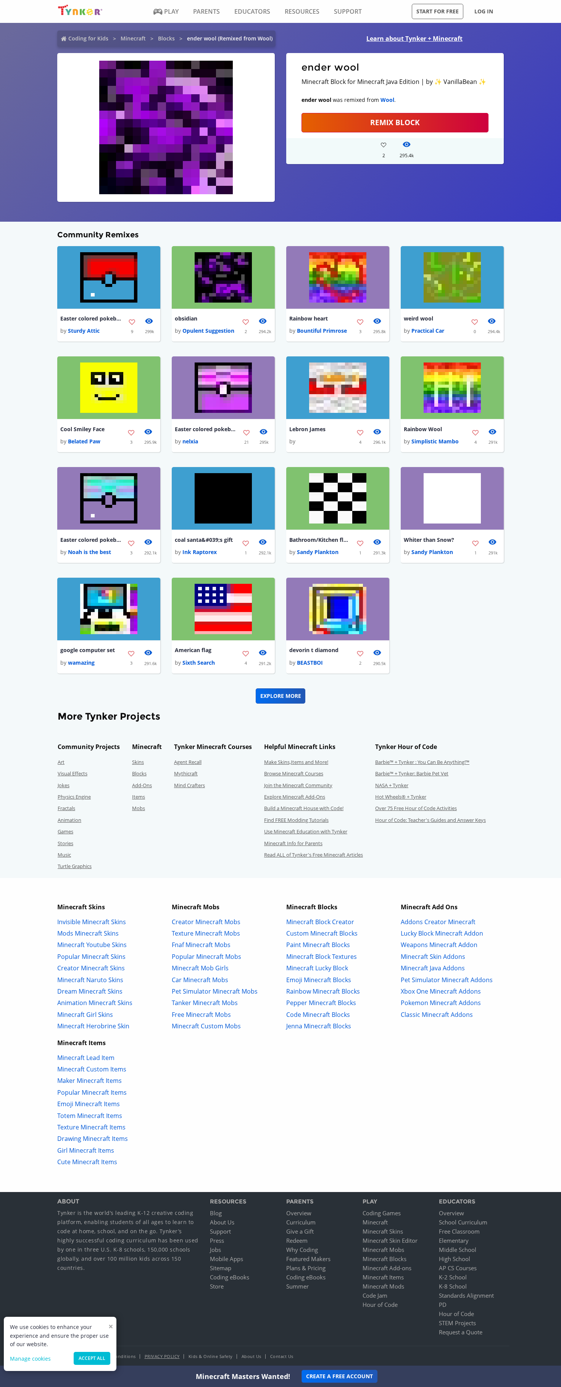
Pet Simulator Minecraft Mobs (215, 991)
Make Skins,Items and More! (296, 762)
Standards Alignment (466, 1295)
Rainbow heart (308, 318)
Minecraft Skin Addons (433, 956)
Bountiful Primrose (322, 330)
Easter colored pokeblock (90, 318)
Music (64, 854)
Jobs (215, 1249)
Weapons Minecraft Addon (439, 945)
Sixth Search (198, 662)
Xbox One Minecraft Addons (441, 991)
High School (454, 1259)
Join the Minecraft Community (298, 785)
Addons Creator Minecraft (438, 922)
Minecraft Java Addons (433, 968)
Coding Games (382, 1213)
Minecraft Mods (383, 1286)
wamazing (81, 662)
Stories (65, 843)
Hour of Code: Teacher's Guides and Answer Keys (430, 820)
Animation (69, 820)
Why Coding (302, 1249)
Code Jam (375, 1295)
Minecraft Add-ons (387, 1268)
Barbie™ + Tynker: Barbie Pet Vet (411, 773)
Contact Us (281, 1356)
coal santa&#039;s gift (204, 539)
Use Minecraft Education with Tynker (305, 831)
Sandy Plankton (318, 552)
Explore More (280, 695)
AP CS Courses (458, 1268)
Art (61, 762)
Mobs (138, 808)
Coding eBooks (229, 1277)
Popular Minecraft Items (92, 1092)
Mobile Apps (226, 1259)
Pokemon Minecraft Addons (441, 1003)
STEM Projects (457, 1323)
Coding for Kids (88, 38)
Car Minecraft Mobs (200, 980)
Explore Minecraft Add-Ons (294, 796)
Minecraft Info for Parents (293, 843)
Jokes (63, 785)
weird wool (418, 318)
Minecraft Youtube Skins (92, 945)
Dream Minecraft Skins (90, 991)
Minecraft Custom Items (91, 1069)
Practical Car (427, 330)
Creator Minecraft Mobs (206, 922)
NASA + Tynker (391, 785)
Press (217, 1240)
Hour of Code (380, 1304)
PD (443, 1304)
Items (138, 796)
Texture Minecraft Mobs (206, 933)
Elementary (454, 1240)
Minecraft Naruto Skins (90, 980)
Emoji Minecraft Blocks (318, 980)
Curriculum (301, 1222)
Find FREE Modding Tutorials (296, 820)
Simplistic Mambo (435, 441)
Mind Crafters (189, 785)
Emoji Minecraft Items (88, 1104)
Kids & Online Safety (211, 1356)
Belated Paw (84, 441)
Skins (138, 762)
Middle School (457, 1249)
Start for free (437, 11)
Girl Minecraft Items (85, 1150)
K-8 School (453, 1286)
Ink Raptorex (199, 552)
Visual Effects (72, 773)
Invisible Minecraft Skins (91, 922)
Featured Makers (308, 1259)
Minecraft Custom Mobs (206, 1026)
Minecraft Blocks (384, 1259)
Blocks (166, 38)
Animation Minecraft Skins (94, 1003)
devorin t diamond (314, 650)
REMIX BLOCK (395, 122)
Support (220, 1231)
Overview (298, 1213)
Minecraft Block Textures (321, 956)
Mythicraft (186, 773)
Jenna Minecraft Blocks (318, 1026)
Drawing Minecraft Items (92, 1138)
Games (65, 831)
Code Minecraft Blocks (318, 1014)
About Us (222, 1222)
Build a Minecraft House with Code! (303, 808)
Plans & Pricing (306, 1268)
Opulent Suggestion (208, 330)
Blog (216, 1213)
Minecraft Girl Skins (85, 1014)
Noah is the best (89, 552)
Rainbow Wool (423, 429)
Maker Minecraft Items (89, 1080)
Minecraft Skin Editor (390, 1240)
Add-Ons (142, 785)
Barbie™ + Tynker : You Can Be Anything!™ (422, 762)
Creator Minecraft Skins (91, 968)
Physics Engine (74, 796)
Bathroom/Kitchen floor (319, 539)
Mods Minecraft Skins (88, 933)
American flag (193, 650)
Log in (483, 11)
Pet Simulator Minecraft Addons (447, 980)
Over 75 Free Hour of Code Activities (416, 808)
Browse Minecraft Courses (293, 773)
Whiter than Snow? (429, 539)
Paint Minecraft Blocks (318, 945)
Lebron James (307, 429)
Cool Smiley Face (82, 429)
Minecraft (133, 38)
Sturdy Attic (84, 330)
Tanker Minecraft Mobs (205, 1003)
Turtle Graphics (75, 866)
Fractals (66, 808)
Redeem (297, 1240)
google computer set (87, 650)
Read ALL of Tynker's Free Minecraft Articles (313, 854)
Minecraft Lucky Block (317, 968)
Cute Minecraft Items (87, 1162)
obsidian (186, 318)
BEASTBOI (310, 662)
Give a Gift (300, 1231)
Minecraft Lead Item (85, 1058)
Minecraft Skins (383, 1231)
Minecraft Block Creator (320, 922)
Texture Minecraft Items (91, 1127)
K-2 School (453, 1277)
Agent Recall (188, 762)
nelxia (190, 441)
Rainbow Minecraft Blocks (323, 991)
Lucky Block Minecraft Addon (442, 933)
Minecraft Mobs (383, 1249)
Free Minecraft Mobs (201, 1014)
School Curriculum (463, 1222)
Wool (387, 99)
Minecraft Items (383, 1277)
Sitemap (220, 1268)
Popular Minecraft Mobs (206, 956)
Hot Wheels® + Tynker (400, 796)
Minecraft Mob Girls (200, 968)
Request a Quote (460, 1332)
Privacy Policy (162, 1356)
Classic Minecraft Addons (437, 1014)
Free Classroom (459, 1231)
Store (217, 1286)
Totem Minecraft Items (89, 1116)
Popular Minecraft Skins (91, 956)
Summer (297, 1286)
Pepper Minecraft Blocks (321, 1003)
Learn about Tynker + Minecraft (414, 38)
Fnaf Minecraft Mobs (201, 945)
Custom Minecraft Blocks (322, 933)
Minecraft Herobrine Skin (93, 1026)
